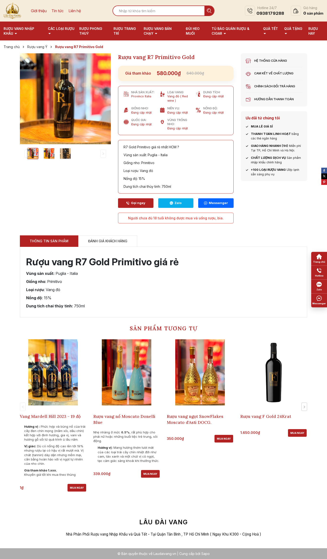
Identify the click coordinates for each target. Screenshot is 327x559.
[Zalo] (176, 203)
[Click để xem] (65, 98)
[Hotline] (135, 203)
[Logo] (12, 10)
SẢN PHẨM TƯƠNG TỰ (163, 328)
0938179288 (270, 13)
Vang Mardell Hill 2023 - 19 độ (50, 416)
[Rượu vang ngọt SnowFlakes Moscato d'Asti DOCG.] (200, 372)
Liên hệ (74, 11)
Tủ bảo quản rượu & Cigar (230, 31)
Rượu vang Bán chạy (158, 31)
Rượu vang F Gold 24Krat (265, 416)
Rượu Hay (313, 31)
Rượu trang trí (124, 31)
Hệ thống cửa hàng (270, 60)
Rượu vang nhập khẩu (19, 31)
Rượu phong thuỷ (90, 31)
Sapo (205, 554)
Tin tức (57, 11)
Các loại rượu (61, 29)
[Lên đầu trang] (318, 550)
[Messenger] (216, 203)
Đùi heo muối (193, 31)
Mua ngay (77, 487)
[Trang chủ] (319, 259)
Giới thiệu (39, 11)
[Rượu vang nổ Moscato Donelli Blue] (126, 372)
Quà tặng (293, 29)
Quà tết (270, 29)
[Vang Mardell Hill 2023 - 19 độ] (53, 372)
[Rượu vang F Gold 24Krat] (273, 372)
